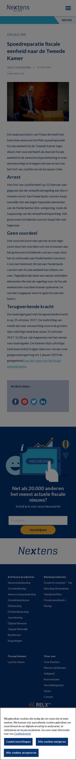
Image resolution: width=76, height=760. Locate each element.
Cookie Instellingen (18, 741)
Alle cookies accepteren (21, 752)
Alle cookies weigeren (52, 741)
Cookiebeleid (22, 733)
